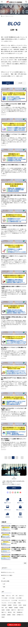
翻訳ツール (4, 612)
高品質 (3, 617)
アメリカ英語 (4, 598)
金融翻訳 (9, 614)
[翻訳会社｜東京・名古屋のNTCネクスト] (14, 2)
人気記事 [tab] (20, 83)
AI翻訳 (3, 595)
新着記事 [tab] (8, 83)
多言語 (20, 605)
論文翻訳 (3, 614)
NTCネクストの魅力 (7, 575)
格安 (6, 607)
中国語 (19, 602)
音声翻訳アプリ (20, 614)
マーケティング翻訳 (12, 602)
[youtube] (20, 492)
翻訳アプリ (14, 610)
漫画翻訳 (16, 607)
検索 (25, 563)
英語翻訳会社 (19, 612)
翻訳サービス (20, 610)
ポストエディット (22, 600)
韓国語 (13, 614)
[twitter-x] (10, 492)
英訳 (14, 612)
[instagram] (13, 492)
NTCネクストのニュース (8, 572)
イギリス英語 (11, 598)
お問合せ (14, 487)
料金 (3, 607)
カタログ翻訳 (18, 598)
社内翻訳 (8, 610)
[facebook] (8, 492)
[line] (18, 492)
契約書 (24, 605)
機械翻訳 (10, 607)
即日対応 (15, 605)
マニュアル (4, 602)
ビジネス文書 (14, 600)
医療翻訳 (10, 605)
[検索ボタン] (26, 2)
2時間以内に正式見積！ (13, 624)
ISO (4, 578)
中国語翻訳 (4, 605)
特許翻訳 (21, 607)
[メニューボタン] (2, 2)
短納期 (3, 610)
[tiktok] (15, 492)
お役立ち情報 (6, 581)
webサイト (21, 595)
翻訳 (4, 586)
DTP (4, 584)
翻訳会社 (10, 612)
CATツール (8, 595)
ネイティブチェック (6, 600)
